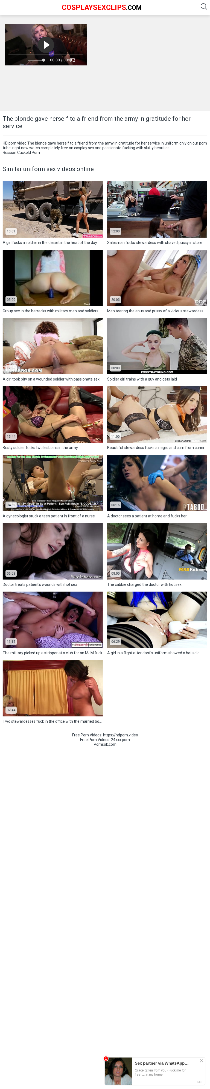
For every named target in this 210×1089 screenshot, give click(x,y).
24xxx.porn (120, 739)
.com (102, 7)
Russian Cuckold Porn (21, 152)
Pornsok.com (105, 744)
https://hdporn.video (120, 735)
